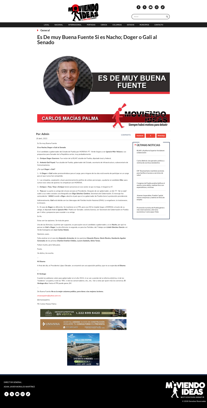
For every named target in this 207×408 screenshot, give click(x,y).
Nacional (59, 25)
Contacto (158, 25)
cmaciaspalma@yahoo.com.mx (49, 296)
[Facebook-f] (138, 7)
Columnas (117, 25)
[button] (140, 136)
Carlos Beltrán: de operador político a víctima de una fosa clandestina (150, 162)
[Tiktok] (163, 7)
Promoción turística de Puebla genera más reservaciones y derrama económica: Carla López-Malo (150, 210)
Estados (130, 25)
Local (46, 25)
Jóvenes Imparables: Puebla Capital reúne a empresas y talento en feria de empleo (151, 197)
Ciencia (104, 25)
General (45, 30)
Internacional (75, 25)
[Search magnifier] (167, 16)
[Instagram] (157, 7)
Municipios (144, 25)
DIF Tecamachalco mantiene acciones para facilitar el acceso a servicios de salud (150, 173)
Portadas (91, 25)
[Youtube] (151, 7)
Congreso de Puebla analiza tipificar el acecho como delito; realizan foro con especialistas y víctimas (151, 185)
